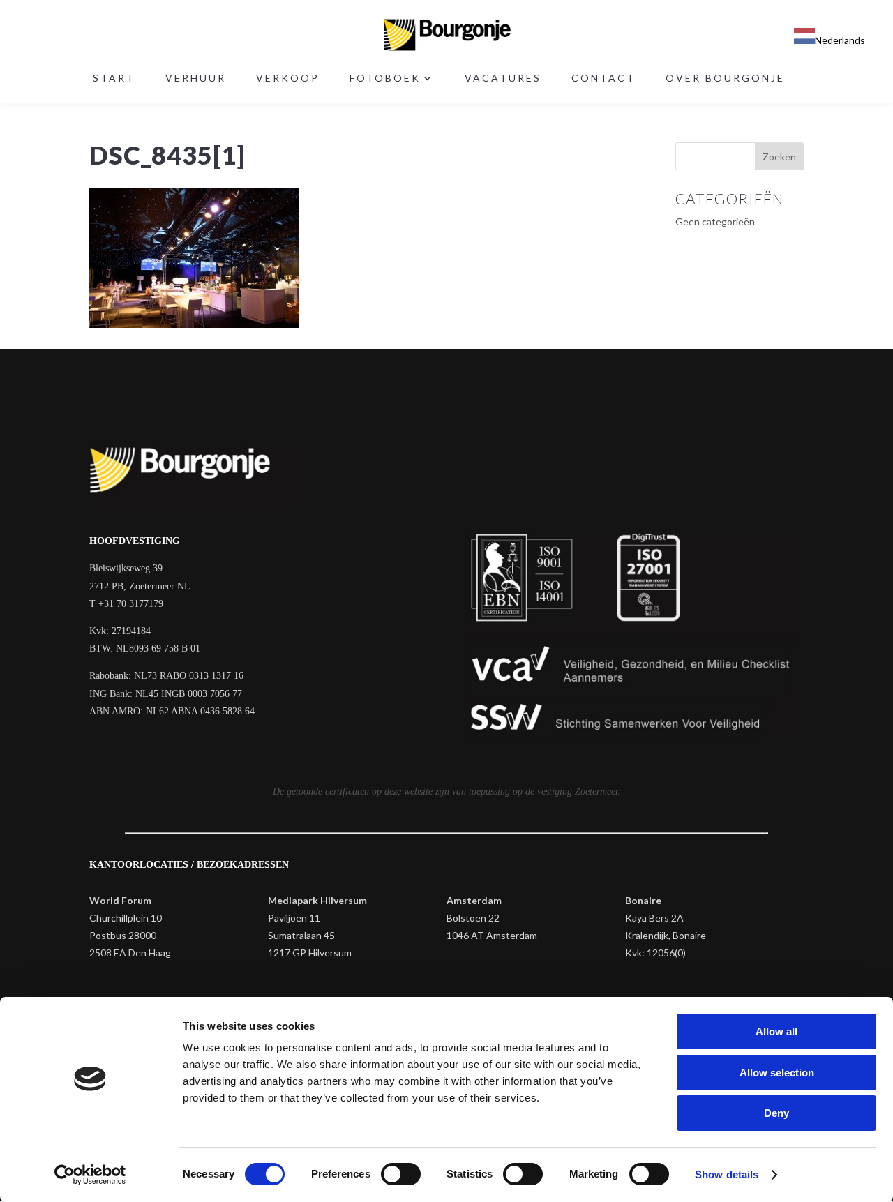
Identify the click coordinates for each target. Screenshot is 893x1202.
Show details (726, 1174)
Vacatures (503, 78)
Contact (603, 78)
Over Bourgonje (725, 78)
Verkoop (288, 78)
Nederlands (840, 40)
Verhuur (195, 78)
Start (114, 78)
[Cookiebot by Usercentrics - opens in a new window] (90, 1174)
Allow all (776, 1031)
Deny (776, 1113)
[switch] (401, 1174)
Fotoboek (385, 78)
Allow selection (777, 1073)
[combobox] (829, 38)
